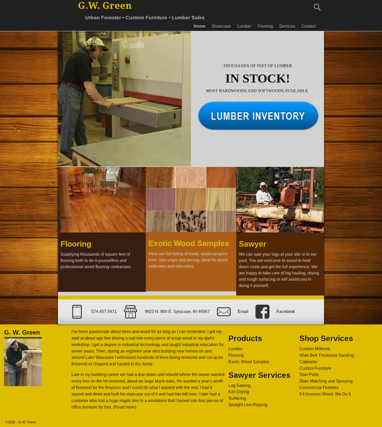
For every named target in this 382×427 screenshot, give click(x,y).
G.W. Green (105, 5)
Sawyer (252, 244)
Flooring (265, 26)
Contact (308, 26)
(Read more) (124, 407)
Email (243, 311)
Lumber (244, 26)
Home (199, 26)
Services (287, 26)
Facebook (285, 311)
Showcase (221, 26)
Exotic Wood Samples (188, 243)
